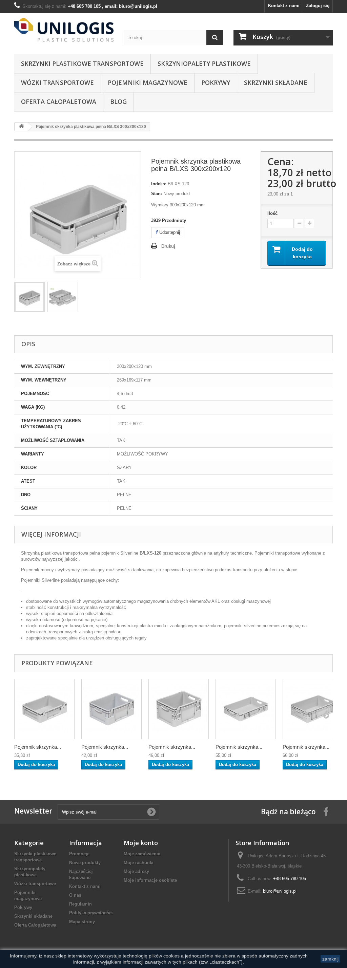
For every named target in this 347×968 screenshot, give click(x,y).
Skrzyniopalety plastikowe (204, 63)
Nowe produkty (85, 862)
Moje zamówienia (142, 853)
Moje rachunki (139, 862)
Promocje (79, 853)
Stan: (156, 193)
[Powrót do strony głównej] (21, 127)
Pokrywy (215, 82)
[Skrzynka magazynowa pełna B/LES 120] (246, 709)
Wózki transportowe (57, 82)
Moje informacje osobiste (150, 880)
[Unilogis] (64, 30)
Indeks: (158, 183)
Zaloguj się (317, 5)
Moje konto (141, 843)
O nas (75, 895)
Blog (118, 101)
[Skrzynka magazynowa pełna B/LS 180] (111, 709)
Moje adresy (136, 871)
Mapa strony (82, 921)
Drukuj (168, 246)
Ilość (272, 213)
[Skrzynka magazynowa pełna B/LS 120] (44, 709)
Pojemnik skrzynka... (37, 747)
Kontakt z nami (284, 5)
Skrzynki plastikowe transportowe (82, 63)
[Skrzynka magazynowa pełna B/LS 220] (178, 709)
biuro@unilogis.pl (280, 891)
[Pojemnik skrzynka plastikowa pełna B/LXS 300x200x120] (29, 297)
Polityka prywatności (91, 912)
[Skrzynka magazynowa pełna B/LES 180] (313, 709)
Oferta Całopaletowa (58, 101)
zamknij (330, 959)
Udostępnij (169, 232)
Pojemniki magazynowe (147, 82)
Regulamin (80, 904)
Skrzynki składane (275, 82)
